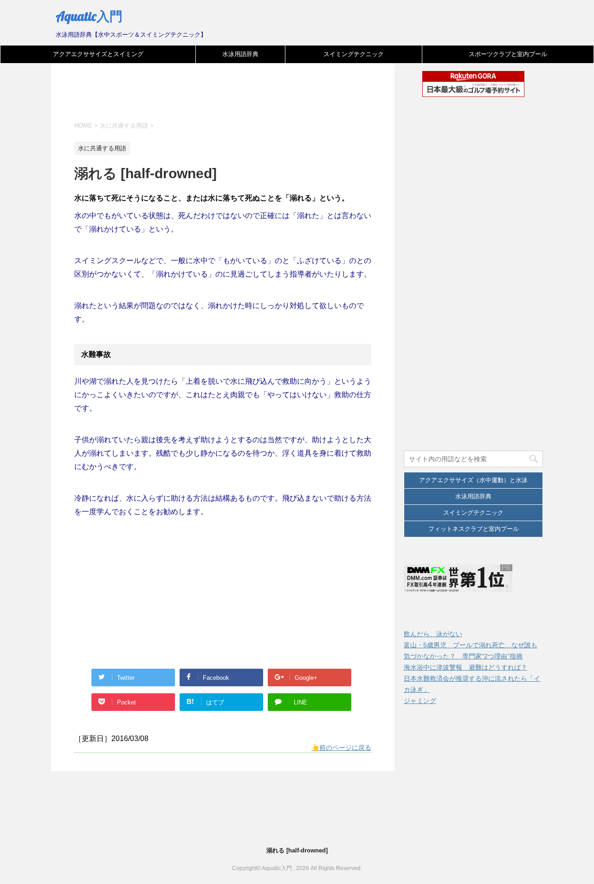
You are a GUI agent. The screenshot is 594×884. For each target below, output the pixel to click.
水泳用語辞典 (240, 54)
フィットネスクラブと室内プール (473, 528)
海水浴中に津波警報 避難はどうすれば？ (465, 667)
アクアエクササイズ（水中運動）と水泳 (473, 480)
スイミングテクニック (353, 54)
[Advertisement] (243, 98)
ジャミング (420, 700)
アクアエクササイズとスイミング (98, 54)
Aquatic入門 (89, 16)
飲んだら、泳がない (433, 634)
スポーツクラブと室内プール (508, 54)
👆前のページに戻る (341, 747)
